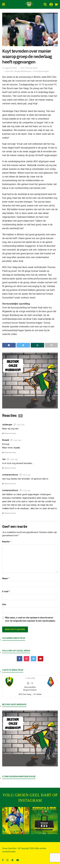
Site (4, 604)
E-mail (6, 591)
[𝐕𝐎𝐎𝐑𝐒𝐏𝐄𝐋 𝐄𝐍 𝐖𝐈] (44, 820)
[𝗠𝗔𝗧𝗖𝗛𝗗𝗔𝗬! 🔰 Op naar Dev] (15, 820)
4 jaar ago (20, 425)
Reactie (6, 541)
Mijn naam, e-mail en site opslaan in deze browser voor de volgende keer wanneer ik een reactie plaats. (30, 619)
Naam (6, 578)
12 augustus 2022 (9, 68)
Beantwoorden (10, 433)
